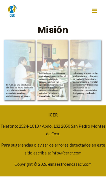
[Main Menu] (94, 11)
